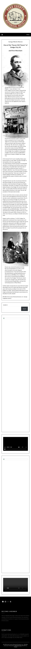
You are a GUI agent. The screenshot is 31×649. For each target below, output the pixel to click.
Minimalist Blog (18, 645)
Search (5, 305)
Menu (27, 34)
